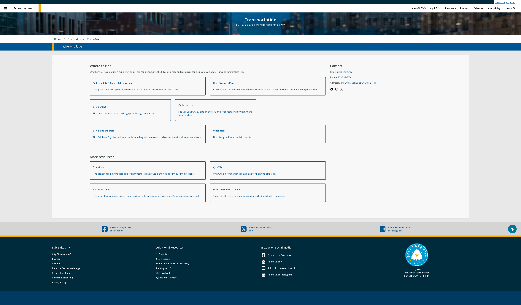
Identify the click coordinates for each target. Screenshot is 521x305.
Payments (450, 8)
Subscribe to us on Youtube (282, 268)
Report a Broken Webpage (66, 268)
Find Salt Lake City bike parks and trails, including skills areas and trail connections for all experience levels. (147, 134)
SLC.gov (25, 8)
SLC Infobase (163, 258)
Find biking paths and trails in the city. (232, 134)
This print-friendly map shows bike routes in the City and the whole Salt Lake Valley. (135, 86)
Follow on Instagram (399, 229)
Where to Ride (93, 39)
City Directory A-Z (61, 254)
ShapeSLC (419, 8)
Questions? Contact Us (168, 277)
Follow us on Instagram (280, 274)
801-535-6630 (345, 77)
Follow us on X (275, 261)
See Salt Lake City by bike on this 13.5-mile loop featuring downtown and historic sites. (215, 110)
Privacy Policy (59, 282)
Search (509, 8)
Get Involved (163, 273)
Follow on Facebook (121, 229)
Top (512, 229)
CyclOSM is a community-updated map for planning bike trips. (244, 170)
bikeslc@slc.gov (344, 71)
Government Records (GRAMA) (172, 263)
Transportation (74, 39)
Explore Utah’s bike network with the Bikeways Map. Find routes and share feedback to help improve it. (265, 86)
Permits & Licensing (62, 277)
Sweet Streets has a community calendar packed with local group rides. (249, 192)
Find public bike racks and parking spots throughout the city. (124, 110)
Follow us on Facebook (279, 255)
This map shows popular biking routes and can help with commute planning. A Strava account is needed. (146, 192)
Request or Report (62, 273)
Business (464, 8)
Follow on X (260, 229)
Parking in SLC (163, 268)
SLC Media (161, 254)
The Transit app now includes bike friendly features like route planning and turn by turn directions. (143, 170)
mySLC (435, 8)
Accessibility (494, 8)
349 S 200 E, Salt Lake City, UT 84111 (357, 82)
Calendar (478, 8)
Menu (5, 8)
